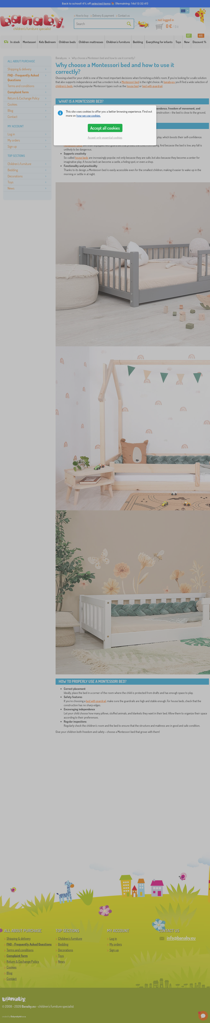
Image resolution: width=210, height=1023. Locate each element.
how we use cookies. (88, 115)
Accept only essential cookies (105, 137)
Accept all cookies (105, 128)
